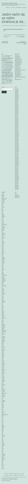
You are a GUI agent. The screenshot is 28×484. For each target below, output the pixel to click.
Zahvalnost (3, 455)
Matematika (3, 301)
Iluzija (2, 256)
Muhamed (4, 79)
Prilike (2, 374)
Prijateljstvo (3, 373)
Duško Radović (9, 62)
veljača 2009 (17, 146)
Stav (2, 422)
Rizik (2, 388)
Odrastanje (3, 336)
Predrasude (3, 369)
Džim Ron (3, 63)
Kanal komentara (17, 196)
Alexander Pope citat (18, 67)
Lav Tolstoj (6, 73)
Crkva (2, 222)
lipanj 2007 (16, 170)
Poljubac (3, 356)
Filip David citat (17, 66)
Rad (2, 382)
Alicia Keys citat (17, 55)
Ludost (3, 297)
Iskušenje (3, 262)
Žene (2, 462)
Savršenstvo (3, 395)
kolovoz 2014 (17, 100)
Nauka (3, 322)
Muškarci (3, 315)
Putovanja (3, 381)
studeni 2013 (17, 111)
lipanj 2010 (16, 127)
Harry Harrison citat (18, 65)
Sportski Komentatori (5, 414)
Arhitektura (3, 199)
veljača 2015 (16, 93)
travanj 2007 (17, 172)
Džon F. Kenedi (6, 63)
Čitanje (3, 219)
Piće (2, 348)
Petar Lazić (9, 80)
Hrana (2, 251)
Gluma (3, 244)
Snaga (3, 409)
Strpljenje (3, 426)
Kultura (3, 284)
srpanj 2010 (16, 126)
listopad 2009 (17, 137)
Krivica (3, 283)
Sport (2, 413)
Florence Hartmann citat (18, 73)
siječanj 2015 (17, 94)
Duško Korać (3, 62)
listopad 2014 (17, 98)
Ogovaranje (3, 337)
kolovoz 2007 (17, 167)
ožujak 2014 (16, 106)
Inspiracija (3, 257)
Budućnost (3, 216)
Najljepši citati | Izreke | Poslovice (9, 3)
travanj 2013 (16, 119)
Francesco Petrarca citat (18, 61)
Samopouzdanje (4, 393)
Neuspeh (3, 329)
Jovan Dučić (6, 72)
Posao (2, 361)
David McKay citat (17, 68)
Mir (2, 303)
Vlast (2, 449)
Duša (2, 238)
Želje (2, 461)
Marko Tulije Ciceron (7, 76)
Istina (2, 264)
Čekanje (3, 217)
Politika (3, 355)
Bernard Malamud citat (18, 79)
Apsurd (3, 197)
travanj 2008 (17, 158)
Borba (2, 210)
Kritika (3, 282)
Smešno (3, 407)
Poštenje (3, 362)
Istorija (3, 265)
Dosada (3, 232)
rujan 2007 (16, 166)
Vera (2, 447)
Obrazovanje (3, 334)
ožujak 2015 (16, 92)
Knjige (2, 276)
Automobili (3, 202)
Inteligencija (3, 258)
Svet (2, 433)
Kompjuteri (3, 278)
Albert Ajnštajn (7, 55)
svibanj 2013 (16, 118)
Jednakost (3, 269)
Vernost (3, 448)
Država (3, 236)
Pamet (3, 344)
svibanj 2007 (17, 171)
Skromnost (3, 401)
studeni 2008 (17, 150)
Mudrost (3, 314)
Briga (2, 212)
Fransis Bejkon (8, 65)
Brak (2, 211)
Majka (2, 298)
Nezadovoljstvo (4, 330)
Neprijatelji (3, 327)
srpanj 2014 (16, 101)
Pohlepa (3, 354)
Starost (3, 421)
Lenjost (3, 288)
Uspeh (3, 446)
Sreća (2, 420)
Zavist (2, 459)
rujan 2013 (16, 113)
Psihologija (3, 380)
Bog (2, 205)
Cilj (2, 218)
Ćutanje (3, 223)
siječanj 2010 (17, 133)
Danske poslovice (4, 224)
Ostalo (3, 342)
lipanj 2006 (16, 184)
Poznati (3, 367)
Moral (2, 310)
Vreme (3, 453)
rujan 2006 (16, 180)
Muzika (3, 316)
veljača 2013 (16, 121)
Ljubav (3, 291)
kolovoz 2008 (17, 153)
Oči (2, 335)
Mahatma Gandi (9, 75)
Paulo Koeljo (4, 80)
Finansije (3, 243)
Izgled (2, 268)
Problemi (3, 376)
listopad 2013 (17, 112)
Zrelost (3, 468)
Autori (2, 203)
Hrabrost (3, 250)
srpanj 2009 (16, 140)
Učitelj (2, 442)
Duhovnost (3, 237)
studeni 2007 (17, 164)
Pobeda (3, 350)
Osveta (3, 343)
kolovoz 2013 (17, 114)
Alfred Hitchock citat (18, 60)
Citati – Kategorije (18, 7)
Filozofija (3, 242)
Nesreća (3, 328)
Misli (2, 304)
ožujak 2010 (16, 131)
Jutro (2, 271)
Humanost (3, 252)
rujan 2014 (16, 99)
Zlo (2, 466)
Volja (2, 452)
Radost (3, 383)
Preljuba (3, 370)
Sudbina (3, 427)
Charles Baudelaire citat (18, 62)
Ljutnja (3, 296)
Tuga (2, 439)
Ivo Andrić (6, 69)
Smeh (2, 406)
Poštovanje (3, 363)
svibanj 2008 (17, 157)
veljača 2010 (16, 132)
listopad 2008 (17, 151)
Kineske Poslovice (4, 275)
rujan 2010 (16, 124)
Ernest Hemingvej (6, 64)
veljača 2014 (16, 107)
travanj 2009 (17, 144)
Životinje (3, 465)
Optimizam (3, 341)
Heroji (2, 249)
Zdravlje (3, 460)
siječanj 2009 (17, 147)
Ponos (3, 357)
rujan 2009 (16, 138)
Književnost (3, 277)
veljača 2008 (17, 160)
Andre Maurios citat (18, 75)
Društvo (3, 235)
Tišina (2, 436)
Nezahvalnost (4, 331)
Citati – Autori (12, 7)
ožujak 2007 (16, 173)
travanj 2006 (17, 186)
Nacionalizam (4, 317)
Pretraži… (3, 87)
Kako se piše (24, 7)
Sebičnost (3, 396)
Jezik (2, 270)
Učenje (3, 441)
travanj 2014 (16, 105)
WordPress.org (17, 197)
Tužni (2, 440)
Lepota (3, 289)
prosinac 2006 (17, 177)
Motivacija (3, 311)
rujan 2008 (16, 152)
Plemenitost (3, 349)
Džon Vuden (10, 63)
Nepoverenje (3, 324)
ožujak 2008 (16, 159)
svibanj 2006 (17, 185)
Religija (3, 387)
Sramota (3, 415)
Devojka (3, 229)
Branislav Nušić (4, 61)
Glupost (3, 245)
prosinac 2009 (17, 134)
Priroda (3, 375)
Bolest (3, 209)
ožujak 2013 (16, 120)
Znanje (3, 467)
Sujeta (2, 428)
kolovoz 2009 (17, 139)
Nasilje (3, 321)
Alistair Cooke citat (17, 72)
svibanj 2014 (16, 104)
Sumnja (3, 429)
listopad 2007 (17, 165)
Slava (2, 403)
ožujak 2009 (16, 145)
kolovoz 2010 (17, 125)
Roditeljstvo (3, 389)
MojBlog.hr (7, 7)
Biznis (2, 204)
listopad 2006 (17, 179)
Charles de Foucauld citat (18, 59)
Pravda (3, 368)
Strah (2, 423)
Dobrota (3, 230)
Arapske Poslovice (4, 198)
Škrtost (3, 402)
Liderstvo (3, 290)
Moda (2, 309)
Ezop (11, 64)
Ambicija (3, 196)
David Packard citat (17, 74)
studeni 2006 (17, 178)
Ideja (2, 255)
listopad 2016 (17, 91)
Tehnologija (3, 435)
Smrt (2, 408)
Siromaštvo (3, 400)
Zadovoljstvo (3, 454)
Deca (2, 225)
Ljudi (2, 295)
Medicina (3, 302)
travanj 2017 (16, 88)
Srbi (2, 416)
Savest (3, 394)
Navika (3, 323)
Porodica (3, 360)
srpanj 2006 (16, 183)
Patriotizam (3, 347)
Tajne (2, 434)
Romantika (3, 390)
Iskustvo (3, 263)
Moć (2, 308)
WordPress (8, 480)
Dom (2, 231)
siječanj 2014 (17, 108)
